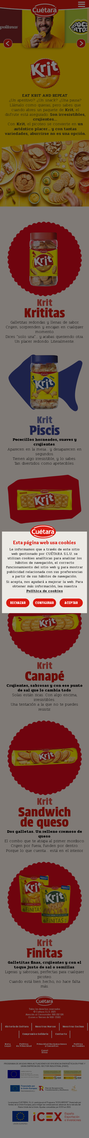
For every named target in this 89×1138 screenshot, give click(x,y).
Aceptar (71, 603)
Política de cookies (44, 591)
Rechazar (18, 603)
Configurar (44, 603)
